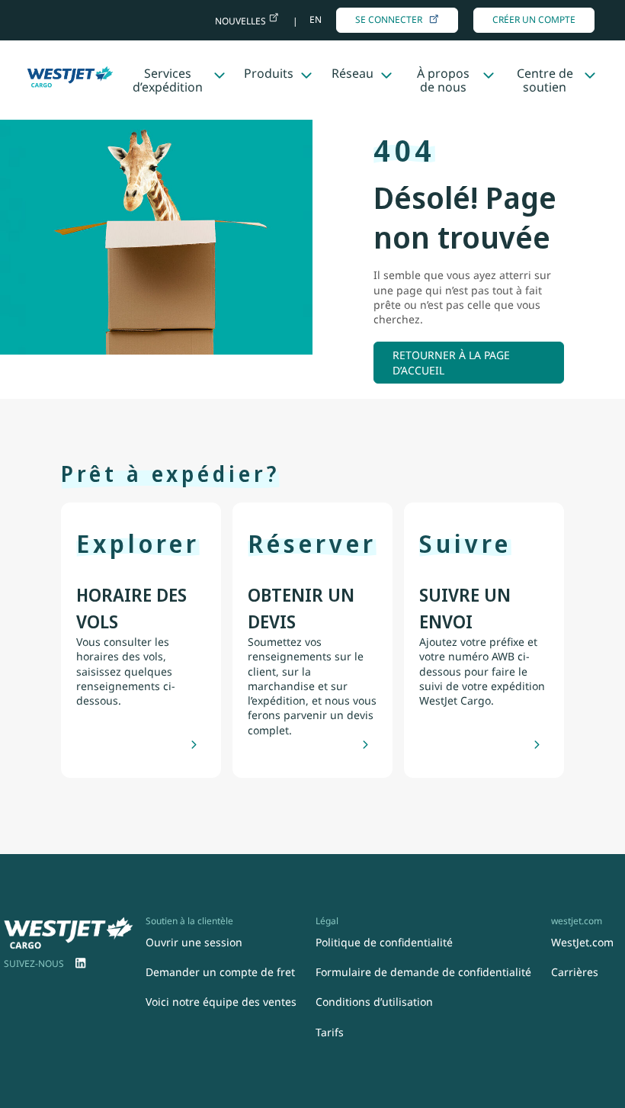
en (315, 19)
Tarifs (330, 1032)
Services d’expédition (168, 80)
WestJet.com (582, 942)
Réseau (352, 73)
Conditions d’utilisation (374, 1001)
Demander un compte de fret (220, 972)
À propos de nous (443, 80)
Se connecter (388, 19)
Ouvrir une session (194, 942)
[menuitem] (80, 964)
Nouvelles (241, 20)
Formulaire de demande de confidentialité (423, 972)
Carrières (574, 972)
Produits (268, 73)
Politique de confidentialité (384, 942)
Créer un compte (533, 19)
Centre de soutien (545, 80)
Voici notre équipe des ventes (221, 1001)
